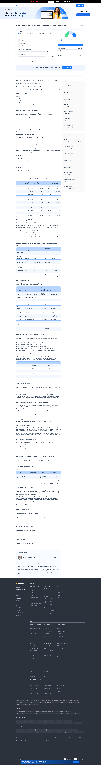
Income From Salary (61, 647)
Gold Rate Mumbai (34, 693)
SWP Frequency (21, 31)
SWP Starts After (21, 54)
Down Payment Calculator (69, 125)
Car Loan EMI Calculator (68, 137)
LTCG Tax (45, 647)
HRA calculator (66, 97)
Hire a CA (76, 761)
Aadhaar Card (46, 669)
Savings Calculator (47, 636)
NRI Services (59, 597)
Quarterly (31, 33)
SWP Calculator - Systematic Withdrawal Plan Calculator (37, 20)
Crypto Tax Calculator (68, 172)
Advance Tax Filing (60, 592)
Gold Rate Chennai (34, 686)
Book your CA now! (67, 67)
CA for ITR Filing (47, 590)
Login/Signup (80, 5)
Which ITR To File (33, 650)
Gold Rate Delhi (33, 688)
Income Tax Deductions (35, 669)
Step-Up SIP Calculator (48, 631)
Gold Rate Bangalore (34, 685)
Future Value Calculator (68, 158)
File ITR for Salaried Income (35, 597)
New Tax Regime (33, 647)
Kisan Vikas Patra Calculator (69, 144)
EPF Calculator (60, 633)
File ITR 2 (32, 592)
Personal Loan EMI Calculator (69, 179)
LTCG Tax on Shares (47, 655)
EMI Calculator (66, 139)
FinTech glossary (19, 612)
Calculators (22, 20)
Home (17, 20)
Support (17, 595)
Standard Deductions (34, 674)
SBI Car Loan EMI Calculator (69, 188)
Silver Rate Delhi (47, 688)
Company (59, 5)
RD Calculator (66, 104)
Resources (51, 5)
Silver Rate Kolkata (47, 691)
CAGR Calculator (67, 155)
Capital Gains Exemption (48, 650)
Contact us (18, 602)
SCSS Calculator (67, 151)
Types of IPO (59, 688)
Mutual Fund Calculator (68, 111)
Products (43, 5)
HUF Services (59, 590)
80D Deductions (33, 671)
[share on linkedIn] (55, 557)
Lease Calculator (67, 167)
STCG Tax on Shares (47, 653)
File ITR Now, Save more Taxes (70, 45)
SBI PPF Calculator (67, 174)
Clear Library (18, 610)
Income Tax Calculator (68, 87)
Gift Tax (58, 656)
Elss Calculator (66, 181)
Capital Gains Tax (47, 645)
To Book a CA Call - (63, 1)
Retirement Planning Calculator (70, 127)
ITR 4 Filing (32, 660)
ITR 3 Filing (32, 658)
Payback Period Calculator (69, 146)
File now (51, 1)
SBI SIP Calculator (67, 169)
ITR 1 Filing (32, 655)
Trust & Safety (19, 615)
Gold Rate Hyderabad (34, 690)
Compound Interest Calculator (70, 108)
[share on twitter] (58, 557)
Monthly (21, 33)
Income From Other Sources (62, 645)
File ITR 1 (31, 590)
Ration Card (46, 671)
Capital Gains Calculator (35, 631)
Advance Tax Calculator (35, 628)
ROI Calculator (66, 113)
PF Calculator (66, 94)
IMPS (44, 676)
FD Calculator (66, 120)
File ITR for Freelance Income (35, 603)
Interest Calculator (67, 85)
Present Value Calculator (68, 153)
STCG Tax (45, 648)
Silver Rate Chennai (47, 686)
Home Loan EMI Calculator (69, 176)
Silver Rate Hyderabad (48, 690)
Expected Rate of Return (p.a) (24, 49)
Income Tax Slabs (33, 645)
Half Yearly (41, 33)
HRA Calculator (33, 630)
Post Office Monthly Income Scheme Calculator (73, 141)
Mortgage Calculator (68, 186)
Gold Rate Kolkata (34, 691)
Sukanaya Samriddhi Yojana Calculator (71, 148)
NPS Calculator (67, 115)
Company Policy (19, 759)
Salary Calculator (67, 99)
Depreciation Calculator (68, 162)
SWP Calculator (67, 106)
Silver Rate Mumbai (47, 693)
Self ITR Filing (32, 589)
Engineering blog (19, 608)
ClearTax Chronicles (20, 613)
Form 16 (31, 661)
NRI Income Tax (60, 654)
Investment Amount (22, 37)
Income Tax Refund (34, 653)
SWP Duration (21, 59)
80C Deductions (33, 668)
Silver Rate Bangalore (48, 685)
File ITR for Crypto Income (35, 605)
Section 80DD (33, 676)
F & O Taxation (60, 595)
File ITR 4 (32, 595)
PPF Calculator (66, 101)
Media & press (19, 605)
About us (18, 600)
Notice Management (61, 589)
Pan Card (45, 668)
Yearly (51, 33)
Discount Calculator (68, 118)
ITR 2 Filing (32, 656)
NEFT (44, 674)
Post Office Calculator (68, 165)
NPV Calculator (67, 183)
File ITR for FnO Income (34, 601)
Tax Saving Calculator (68, 160)
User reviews (18, 607)
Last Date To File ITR (34, 648)
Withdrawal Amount (22, 43)
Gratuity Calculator (67, 90)
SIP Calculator (66, 92)
